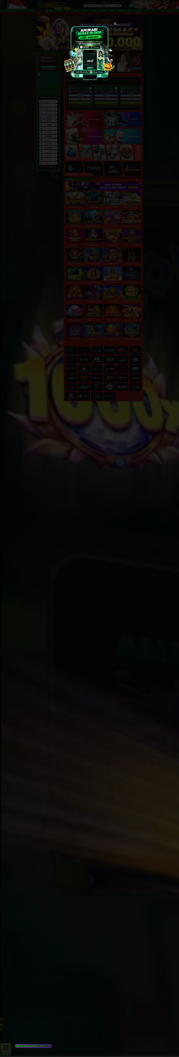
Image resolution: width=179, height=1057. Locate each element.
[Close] (115, 24)
